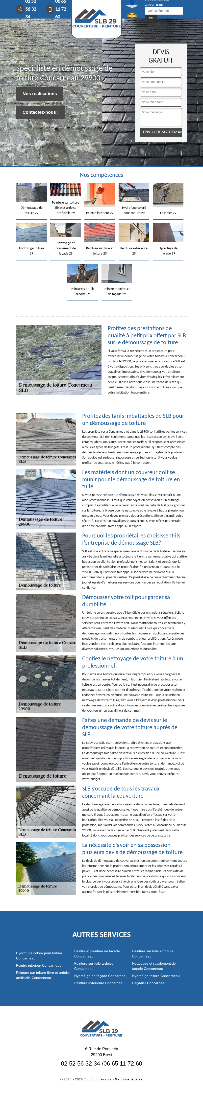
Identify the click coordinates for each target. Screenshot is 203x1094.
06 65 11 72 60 (122, 1063)
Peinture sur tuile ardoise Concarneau (93, 966)
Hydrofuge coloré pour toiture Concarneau (39, 955)
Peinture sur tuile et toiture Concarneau (153, 953)
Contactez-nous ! (41, 112)
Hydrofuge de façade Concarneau (100, 976)
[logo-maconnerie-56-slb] (101, 1028)
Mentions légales (129, 1079)
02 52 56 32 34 (80, 1063)
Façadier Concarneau (149, 983)
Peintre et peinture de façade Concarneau (97, 953)
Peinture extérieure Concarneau (99, 983)
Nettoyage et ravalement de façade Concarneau (154, 966)
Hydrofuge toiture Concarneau (156, 976)
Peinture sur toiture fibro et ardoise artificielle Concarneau (43, 975)
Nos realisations (40, 93)
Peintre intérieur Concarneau (38, 965)
